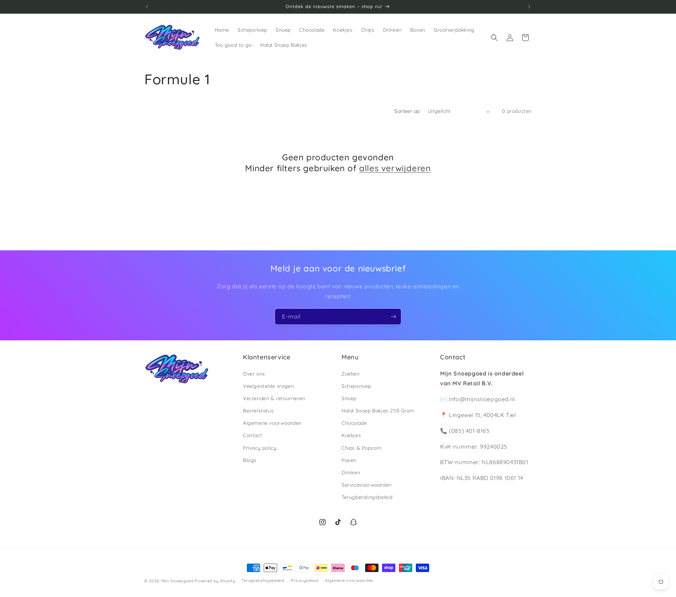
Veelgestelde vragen (268, 386)
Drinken (351, 472)
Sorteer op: (407, 111)
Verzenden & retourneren (274, 398)
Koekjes (351, 435)
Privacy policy (259, 448)
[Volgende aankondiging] (529, 6)
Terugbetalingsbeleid (367, 497)
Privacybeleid (304, 580)
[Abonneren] (393, 316)
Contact (252, 435)
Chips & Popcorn (362, 448)
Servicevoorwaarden (367, 485)
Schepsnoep (356, 386)
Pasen (349, 460)
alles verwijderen (395, 168)
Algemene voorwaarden (272, 423)
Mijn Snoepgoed (177, 580)
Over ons (254, 374)
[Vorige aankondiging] (147, 6)
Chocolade (354, 423)
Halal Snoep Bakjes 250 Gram (378, 410)
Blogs (250, 460)
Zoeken (351, 374)
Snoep (349, 398)
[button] (494, 37)
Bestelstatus (258, 410)
